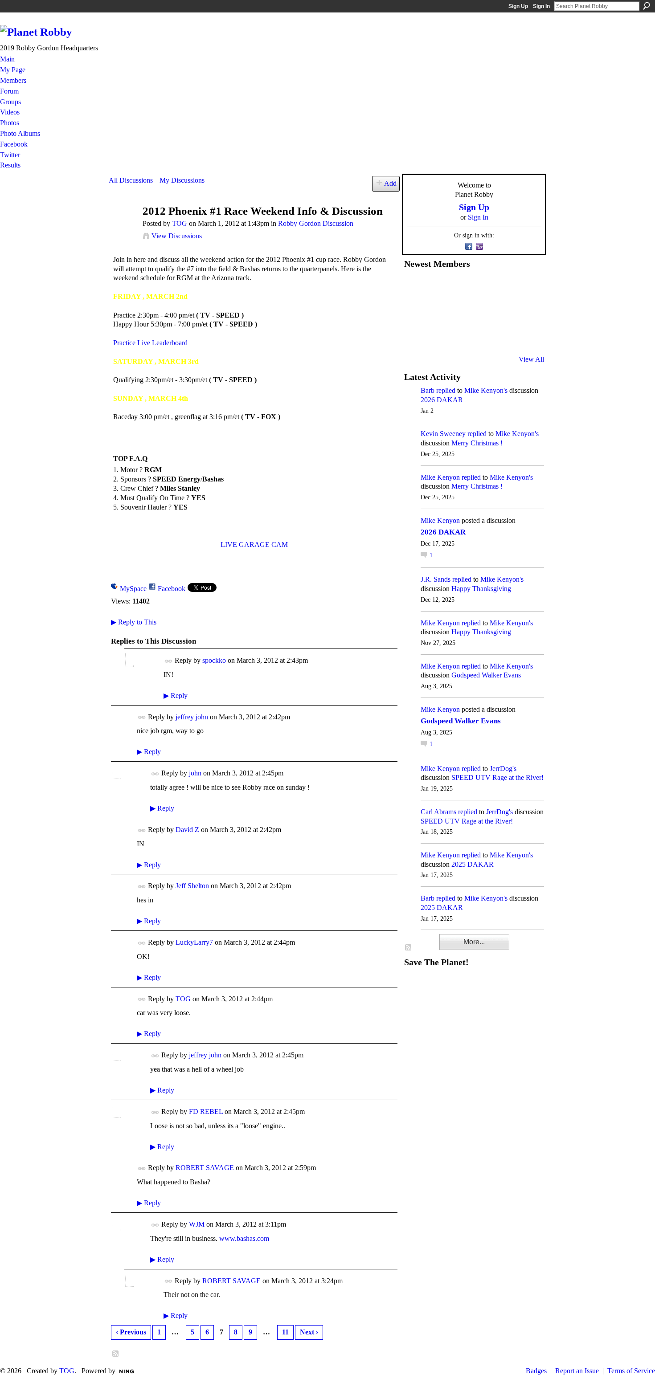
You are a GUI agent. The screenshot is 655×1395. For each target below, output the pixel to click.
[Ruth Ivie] (458, 311)
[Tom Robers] (480, 311)
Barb (427, 390)
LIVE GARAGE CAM (254, 544)
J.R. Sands (435, 579)
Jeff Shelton (192, 885)
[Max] (524, 311)
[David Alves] (436, 311)
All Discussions (131, 180)
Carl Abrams (438, 812)
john (195, 773)
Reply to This (133, 622)
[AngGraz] (502, 311)
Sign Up (518, 6)
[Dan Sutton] (524, 287)
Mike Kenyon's (486, 390)
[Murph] (436, 335)
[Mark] (480, 335)
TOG (179, 223)
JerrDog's (503, 768)
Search (646, 6)
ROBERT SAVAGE (205, 1167)
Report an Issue (577, 1371)
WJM (197, 1224)
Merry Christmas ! (477, 443)
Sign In (541, 6)
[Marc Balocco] (502, 287)
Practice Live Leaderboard (150, 343)
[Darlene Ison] (458, 287)
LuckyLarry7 (194, 942)
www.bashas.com (244, 1238)
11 (285, 1332)
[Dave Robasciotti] (415, 311)
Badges (536, 1371)
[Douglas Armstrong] (415, 287)
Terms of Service (631, 1371)
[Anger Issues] (458, 335)
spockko (214, 660)
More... (474, 942)
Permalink (168, 661)
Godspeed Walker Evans (486, 675)
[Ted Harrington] (415, 335)
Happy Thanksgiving (481, 588)
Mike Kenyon (440, 477)
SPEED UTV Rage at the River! (497, 777)
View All (531, 359)
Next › (309, 1332)
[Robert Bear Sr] (524, 335)
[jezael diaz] (436, 287)
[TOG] (123, 228)
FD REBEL (206, 1111)
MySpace (133, 588)
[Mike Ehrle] (480, 287)
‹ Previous (131, 1332)
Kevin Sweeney (443, 433)
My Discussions (182, 180)
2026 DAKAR (442, 400)
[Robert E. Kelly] (502, 335)
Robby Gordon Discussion (315, 223)
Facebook (171, 588)
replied (445, 390)
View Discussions (176, 236)
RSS (116, 1354)
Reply (176, 695)
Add (390, 183)
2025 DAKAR (472, 864)
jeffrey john (192, 717)
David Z (187, 829)
